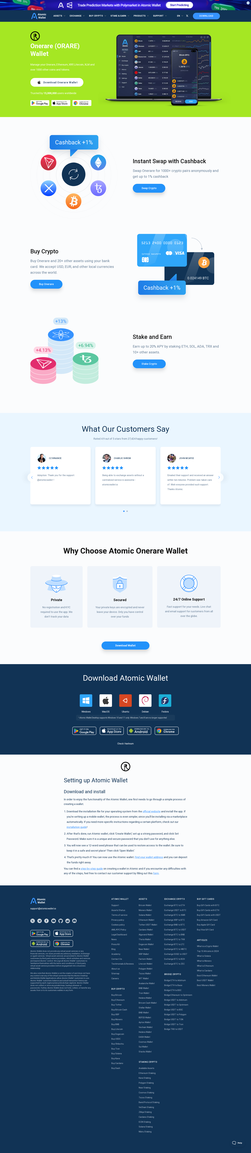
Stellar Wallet (145, 1007)
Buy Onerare (46, 284)
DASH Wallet (144, 1037)
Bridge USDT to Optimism (176, 1005)
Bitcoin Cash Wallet (148, 1003)
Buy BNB (115, 1024)
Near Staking (145, 1088)
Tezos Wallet (145, 973)
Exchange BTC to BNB (174, 934)
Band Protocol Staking (149, 1102)
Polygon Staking (146, 1083)
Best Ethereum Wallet (207, 975)
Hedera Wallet (145, 998)
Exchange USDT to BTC (175, 910)
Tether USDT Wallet (148, 925)
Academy (115, 954)
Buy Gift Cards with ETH (208, 910)
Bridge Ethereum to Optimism (178, 995)
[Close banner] (248, 2)
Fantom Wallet (145, 959)
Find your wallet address (149, 857)
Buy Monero (116, 1019)
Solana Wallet (145, 915)
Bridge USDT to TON (173, 1019)
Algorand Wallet (146, 934)
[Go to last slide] (31, 477)
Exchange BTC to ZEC (174, 964)
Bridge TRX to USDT (173, 1029)
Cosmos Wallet (146, 1042)
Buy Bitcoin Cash (119, 1010)
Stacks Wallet (145, 1051)
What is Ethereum (205, 966)
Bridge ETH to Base (173, 985)
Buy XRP (115, 1014)
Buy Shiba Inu (117, 1044)
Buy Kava (115, 1058)
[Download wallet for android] (39, 103)
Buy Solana (116, 1053)
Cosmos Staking (146, 1092)
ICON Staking (145, 1122)
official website (152, 811)
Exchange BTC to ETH (174, 905)
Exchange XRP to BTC (174, 920)
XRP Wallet (144, 954)
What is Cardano (204, 970)
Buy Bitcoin (116, 995)
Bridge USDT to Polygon (175, 1014)
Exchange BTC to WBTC (175, 949)
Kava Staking (145, 1078)
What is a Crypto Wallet (207, 946)
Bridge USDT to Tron (173, 1024)
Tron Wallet (144, 993)
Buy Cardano (117, 1063)
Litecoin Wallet (145, 964)
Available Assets (146, 1068)
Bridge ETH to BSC (172, 990)
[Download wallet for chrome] (81, 103)
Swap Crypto (149, 188)
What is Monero (204, 961)
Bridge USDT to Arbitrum (175, 1000)
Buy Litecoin (117, 1029)
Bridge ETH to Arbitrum (175, 980)
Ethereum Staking (147, 1073)
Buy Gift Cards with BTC (208, 905)
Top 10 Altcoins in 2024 (208, 951)
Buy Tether (116, 1005)
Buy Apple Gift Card (206, 925)
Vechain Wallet (146, 1027)
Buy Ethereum (118, 1000)
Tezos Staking (145, 1097)
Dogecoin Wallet (146, 944)
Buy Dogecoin (117, 1034)
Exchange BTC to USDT (175, 930)
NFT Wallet (144, 978)
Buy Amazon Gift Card (207, 920)
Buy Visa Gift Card (205, 930)
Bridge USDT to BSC (173, 1010)
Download (206, 16)
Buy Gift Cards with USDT (209, 915)
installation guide (77, 827)
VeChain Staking (146, 1107)
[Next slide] (219, 477)
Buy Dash (115, 1068)
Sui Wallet (143, 1047)
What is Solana (204, 956)
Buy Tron (115, 1049)
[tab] (124, 511)
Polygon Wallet (145, 969)
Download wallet (125, 645)
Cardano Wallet (146, 930)
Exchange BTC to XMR (174, 915)
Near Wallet (144, 949)
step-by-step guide (92, 868)
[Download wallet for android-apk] (139, 731)
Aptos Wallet (145, 1022)
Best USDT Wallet (205, 980)
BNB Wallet (144, 988)
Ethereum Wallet (146, 920)
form (156, 873)
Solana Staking (146, 1127)
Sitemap (115, 973)
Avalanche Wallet (147, 983)
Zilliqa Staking (145, 1112)
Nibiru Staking (145, 1131)
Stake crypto (149, 363)
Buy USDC (116, 1039)
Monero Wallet (145, 910)
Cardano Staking (146, 1117)
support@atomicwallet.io (43, 908)
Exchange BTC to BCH (174, 959)
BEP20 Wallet (145, 1017)
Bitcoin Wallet (145, 905)
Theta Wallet (145, 939)
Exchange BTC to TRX (174, 939)
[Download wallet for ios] (60, 103)
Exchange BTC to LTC (174, 944)
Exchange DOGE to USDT (175, 954)
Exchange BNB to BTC (174, 925)
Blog (113, 949)
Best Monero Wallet (206, 985)
